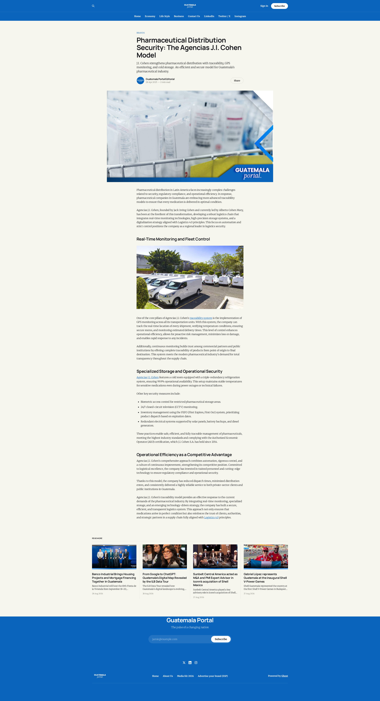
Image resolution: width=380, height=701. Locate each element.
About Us (168, 676)
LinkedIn (209, 16)
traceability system (201, 318)
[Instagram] (195, 662)
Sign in (264, 5)
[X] (184, 662)
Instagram (240, 16)
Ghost (284, 675)
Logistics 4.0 (211, 517)
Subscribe (279, 6)
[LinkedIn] (190, 662)
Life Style (164, 16)
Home (137, 16)
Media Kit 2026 (185, 676)
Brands (141, 33)
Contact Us (194, 16)
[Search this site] (93, 6)
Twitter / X (224, 16)
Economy (150, 16)
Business (179, 16)
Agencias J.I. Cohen (148, 377)
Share (237, 80)
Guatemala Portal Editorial (160, 79)
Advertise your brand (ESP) (213, 676)
